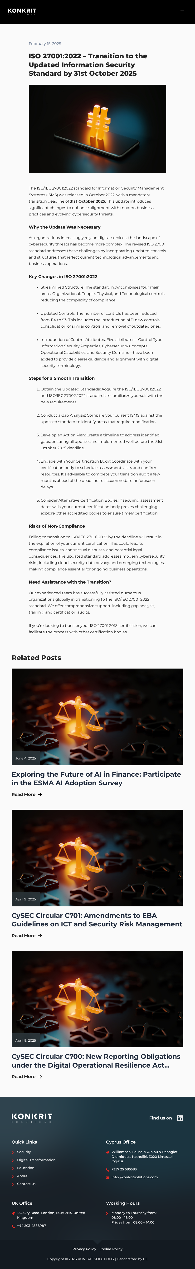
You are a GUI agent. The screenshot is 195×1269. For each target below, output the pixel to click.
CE (145, 1259)
